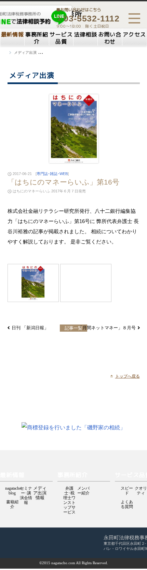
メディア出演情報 (39, 489)
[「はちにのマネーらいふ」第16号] (33, 283)
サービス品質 (61, 38)
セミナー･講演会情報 (26, 489)
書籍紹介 (12, 502)
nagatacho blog (12, 489)
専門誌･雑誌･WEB (52, 174)
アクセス (134, 34)
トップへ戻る (127, 376)
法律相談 (85, 34)
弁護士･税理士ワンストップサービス (69, 489)
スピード (127, 489)
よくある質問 (127, 502)
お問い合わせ (109, 38)
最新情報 (12, 34)
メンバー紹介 (83, 489)
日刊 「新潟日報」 (30, 327)
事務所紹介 (36, 38)
